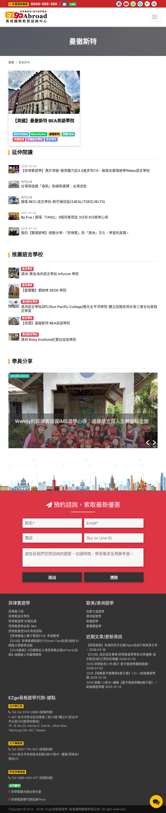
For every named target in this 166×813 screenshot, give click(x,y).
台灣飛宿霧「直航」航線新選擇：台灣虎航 (54, 186)
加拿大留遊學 (95, 611)
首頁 (11, 62)
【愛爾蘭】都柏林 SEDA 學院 (43, 290)
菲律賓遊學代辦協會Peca (27, 799)
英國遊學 (92, 621)
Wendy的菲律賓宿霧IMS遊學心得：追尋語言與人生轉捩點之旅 (82, 421)
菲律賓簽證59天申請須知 (25, 631)
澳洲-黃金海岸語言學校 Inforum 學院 (50, 274)
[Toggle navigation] (155, 17)
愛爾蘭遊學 (93, 626)
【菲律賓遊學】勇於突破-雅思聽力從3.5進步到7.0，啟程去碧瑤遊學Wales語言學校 (85, 170)
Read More (24, 437)
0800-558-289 (44, 4)
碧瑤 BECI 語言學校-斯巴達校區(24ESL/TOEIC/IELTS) (63, 201)
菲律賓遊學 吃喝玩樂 (22, 621)
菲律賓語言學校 (19, 616)
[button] (147, 437)
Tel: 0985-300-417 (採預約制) (32, 778)
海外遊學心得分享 (19, 376)
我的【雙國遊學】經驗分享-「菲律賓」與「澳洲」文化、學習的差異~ (75, 233)
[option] (83, 410)
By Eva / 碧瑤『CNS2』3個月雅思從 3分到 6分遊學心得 (64, 217)
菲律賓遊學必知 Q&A (22, 626)
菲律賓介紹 (16, 611)
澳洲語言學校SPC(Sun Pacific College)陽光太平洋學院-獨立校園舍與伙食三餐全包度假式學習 (89, 308)
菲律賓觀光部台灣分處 (25, 791)
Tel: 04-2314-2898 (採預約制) (32, 712)
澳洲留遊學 (93, 616)
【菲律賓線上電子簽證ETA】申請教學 (33, 636)
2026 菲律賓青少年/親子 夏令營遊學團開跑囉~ (118, 664)
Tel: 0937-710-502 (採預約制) (32, 749)
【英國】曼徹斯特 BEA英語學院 (43, 120)
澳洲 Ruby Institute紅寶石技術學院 (48, 339)
